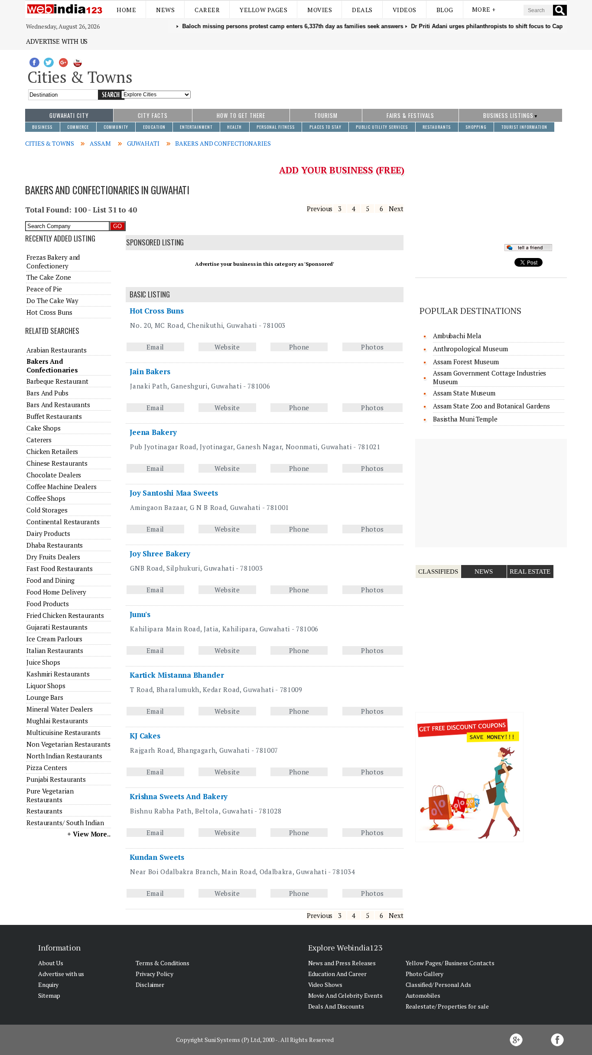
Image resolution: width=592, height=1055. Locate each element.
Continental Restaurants (63, 521)
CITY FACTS (153, 115)
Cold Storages (47, 510)
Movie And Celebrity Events (345, 995)
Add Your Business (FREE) (341, 170)
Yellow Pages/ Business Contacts (450, 963)
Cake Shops (43, 428)
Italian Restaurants (54, 650)
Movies (319, 10)
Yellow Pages (263, 10)
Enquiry (48, 984)
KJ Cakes (145, 736)
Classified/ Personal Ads (439, 984)
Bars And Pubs (47, 393)
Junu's (140, 614)
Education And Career (337, 974)
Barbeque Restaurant (57, 381)
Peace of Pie (44, 288)
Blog (444, 10)
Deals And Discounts (336, 1006)
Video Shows (325, 984)
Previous (319, 208)
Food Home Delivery (56, 592)
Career (207, 10)
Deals (362, 10)
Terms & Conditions (162, 963)
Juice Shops (43, 662)
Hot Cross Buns (157, 311)
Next (396, 208)
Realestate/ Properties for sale (447, 1006)
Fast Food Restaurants (59, 568)
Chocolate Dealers (53, 474)
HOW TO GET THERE (241, 115)
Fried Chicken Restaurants (65, 615)
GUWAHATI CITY (69, 115)
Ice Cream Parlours (54, 638)
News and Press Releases (342, 963)
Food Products (47, 603)
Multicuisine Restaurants (63, 732)
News (165, 10)
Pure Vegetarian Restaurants (50, 795)
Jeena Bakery (153, 432)
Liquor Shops (45, 685)
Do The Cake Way (52, 300)
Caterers (39, 439)
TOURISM (326, 115)
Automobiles (423, 995)
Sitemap (49, 995)
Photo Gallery (425, 974)
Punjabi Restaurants (56, 779)
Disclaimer (150, 984)
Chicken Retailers (52, 451)
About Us (50, 963)
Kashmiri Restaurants (58, 674)
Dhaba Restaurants (54, 545)
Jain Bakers (150, 371)
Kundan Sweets (157, 857)
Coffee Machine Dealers (61, 486)
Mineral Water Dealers (59, 709)
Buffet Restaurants (54, 416)
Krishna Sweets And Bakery (179, 796)
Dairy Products (48, 533)
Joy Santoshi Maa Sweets (174, 493)
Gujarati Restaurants (57, 627)
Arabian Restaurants (56, 350)
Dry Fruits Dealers (53, 556)
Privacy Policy (154, 974)
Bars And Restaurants (58, 404)
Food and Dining (50, 580)
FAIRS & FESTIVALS (410, 115)
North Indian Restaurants (64, 755)
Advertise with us (57, 41)
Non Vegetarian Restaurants (68, 744)
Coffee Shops (45, 498)
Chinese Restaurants (57, 463)
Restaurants (44, 811)
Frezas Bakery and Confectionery (53, 261)
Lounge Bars (44, 697)
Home (126, 10)
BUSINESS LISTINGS (508, 115)
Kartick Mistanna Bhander (177, 675)
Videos (404, 10)
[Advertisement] (379, 75)
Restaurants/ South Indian (65, 822)
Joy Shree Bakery (160, 554)
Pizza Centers (46, 767)
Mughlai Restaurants (57, 720)
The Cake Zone (48, 277)
